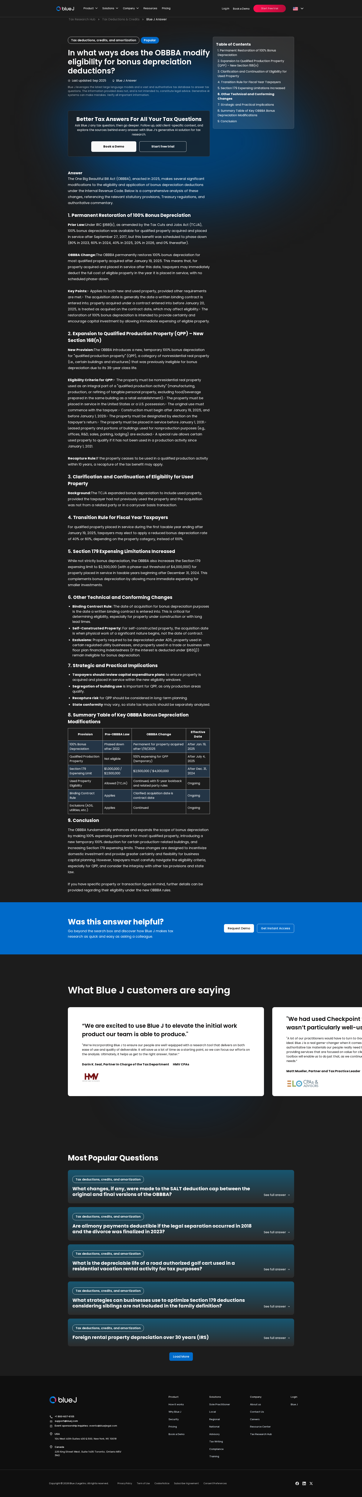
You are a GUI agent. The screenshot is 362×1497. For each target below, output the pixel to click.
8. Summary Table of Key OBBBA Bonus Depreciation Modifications (246, 113)
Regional (214, 1419)
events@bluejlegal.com (103, 1425)
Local (212, 1411)
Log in (225, 8)
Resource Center (260, 1426)
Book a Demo (241, 8)
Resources (150, 8)
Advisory (214, 1434)
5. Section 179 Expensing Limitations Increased (251, 88)
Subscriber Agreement (186, 1483)
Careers (255, 1419)
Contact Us (257, 1411)
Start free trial (269, 8)
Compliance (216, 1449)
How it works (176, 1404)
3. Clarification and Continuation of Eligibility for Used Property (252, 73)
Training (214, 1456)
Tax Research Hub (261, 1434)
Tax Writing (216, 1441)
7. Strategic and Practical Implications (246, 104)
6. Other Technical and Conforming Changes (246, 96)
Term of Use (143, 1483)
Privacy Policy (124, 1483)
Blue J (294, 1404)
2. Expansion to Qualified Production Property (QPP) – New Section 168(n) (251, 63)
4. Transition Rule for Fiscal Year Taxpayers (249, 82)
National (214, 1426)
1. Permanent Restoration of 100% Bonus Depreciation (247, 52)
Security (174, 1419)
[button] (91, 8)
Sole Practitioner (219, 1404)
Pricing (166, 8)
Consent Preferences (215, 1483)
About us (255, 1404)
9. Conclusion (227, 121)
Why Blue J (175, 1411)
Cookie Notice (161, 1483)
